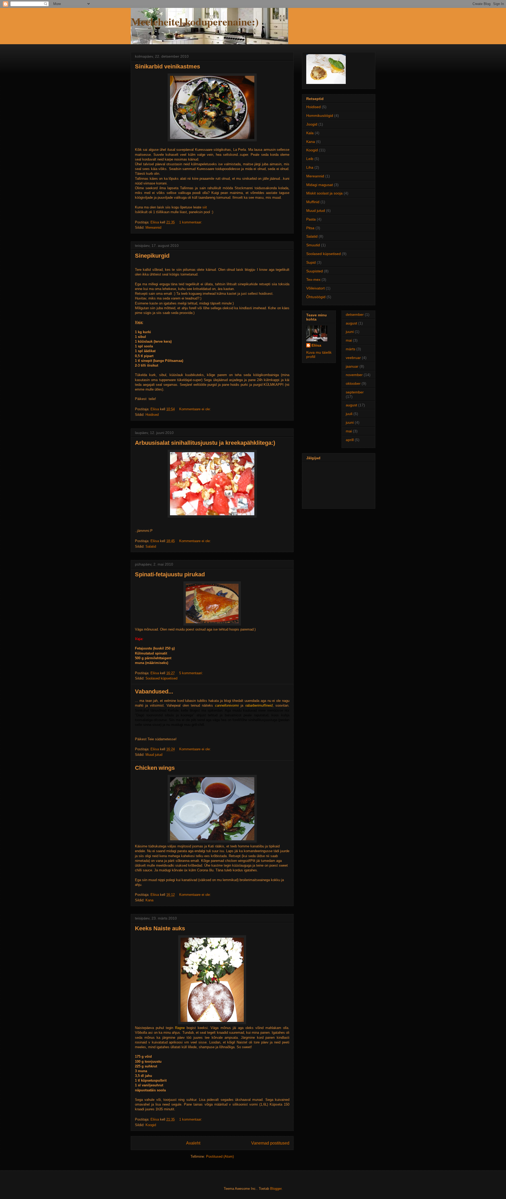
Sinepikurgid (152, 255)
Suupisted (314, 271)
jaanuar (352, 366)
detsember (355, 314)
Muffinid (312, 202)
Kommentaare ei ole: (195, 409)
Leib (309, 159)
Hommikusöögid (319, 115)
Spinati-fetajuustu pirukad (170, 574)
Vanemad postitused (270, 1143)
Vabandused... (154, 691)
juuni (350, 331)
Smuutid (313, 245)
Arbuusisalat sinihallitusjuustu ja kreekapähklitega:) (205, 442)
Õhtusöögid (315, 297)
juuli (349, 414)
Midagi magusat (319, 185)
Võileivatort (315, 288)
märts (350, 349)
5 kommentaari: (191, 673)
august (351, 323)
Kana (149, 900)
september (355, 392)
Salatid (150, 546)
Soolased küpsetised (161, 678)
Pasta (311, 219)
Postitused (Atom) (220, 1156)
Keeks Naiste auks (160, 928)
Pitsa (310, 228)
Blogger (275, 1189)
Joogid (311, 124)
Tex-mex (313, 279)
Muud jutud (153, 755)
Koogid (150, 1125)
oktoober (353, 383)
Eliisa (316, 345)
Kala (310, 133)
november (354, 375)
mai (349, 340)
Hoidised (152, 415)
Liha (309, 167)
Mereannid (153, 227)
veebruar (353, 358)
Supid (311, 262)
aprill (350, 440)
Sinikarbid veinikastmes (167, 66)
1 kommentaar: (191, 222)
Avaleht (193, 1143)
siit (204, 207)
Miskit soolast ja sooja (324, 193)
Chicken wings (155, 768)
